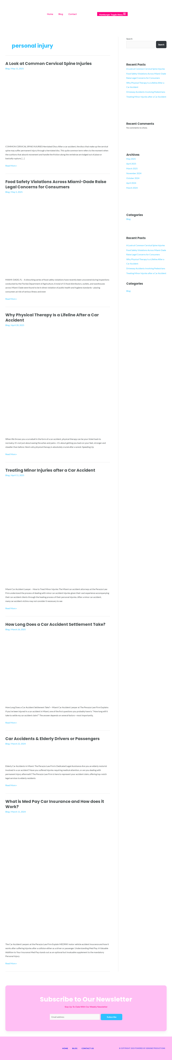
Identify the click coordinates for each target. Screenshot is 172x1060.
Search (129, 38)
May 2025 (131, 158)
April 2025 (131, 163)
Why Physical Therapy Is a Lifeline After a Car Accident (52, 317)
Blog (60, 14)
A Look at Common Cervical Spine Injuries (48, 63)
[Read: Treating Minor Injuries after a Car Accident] (57, 531)
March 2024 (132, 187)
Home (50, 14)
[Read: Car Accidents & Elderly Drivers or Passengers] (54, 754)
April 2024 (131, 183)
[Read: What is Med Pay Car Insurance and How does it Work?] (57, 877)
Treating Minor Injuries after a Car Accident (50, 470)
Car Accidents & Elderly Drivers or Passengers (52, 739)
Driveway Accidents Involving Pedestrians (145, 92)
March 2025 (132, 168)
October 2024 (132, 178)
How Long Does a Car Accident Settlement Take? (55, 624)
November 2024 (133, 173)
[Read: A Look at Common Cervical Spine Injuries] (57, 106)
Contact (72, 14)
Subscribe (111, 1017)
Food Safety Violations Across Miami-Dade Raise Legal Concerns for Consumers (55, 184)
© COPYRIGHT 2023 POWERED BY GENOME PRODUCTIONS (142, 1048)
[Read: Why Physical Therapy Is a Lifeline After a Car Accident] (57, 381)
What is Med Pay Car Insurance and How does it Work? (54, 804)
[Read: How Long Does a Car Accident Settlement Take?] (57, 667)
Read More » (11, 165)
